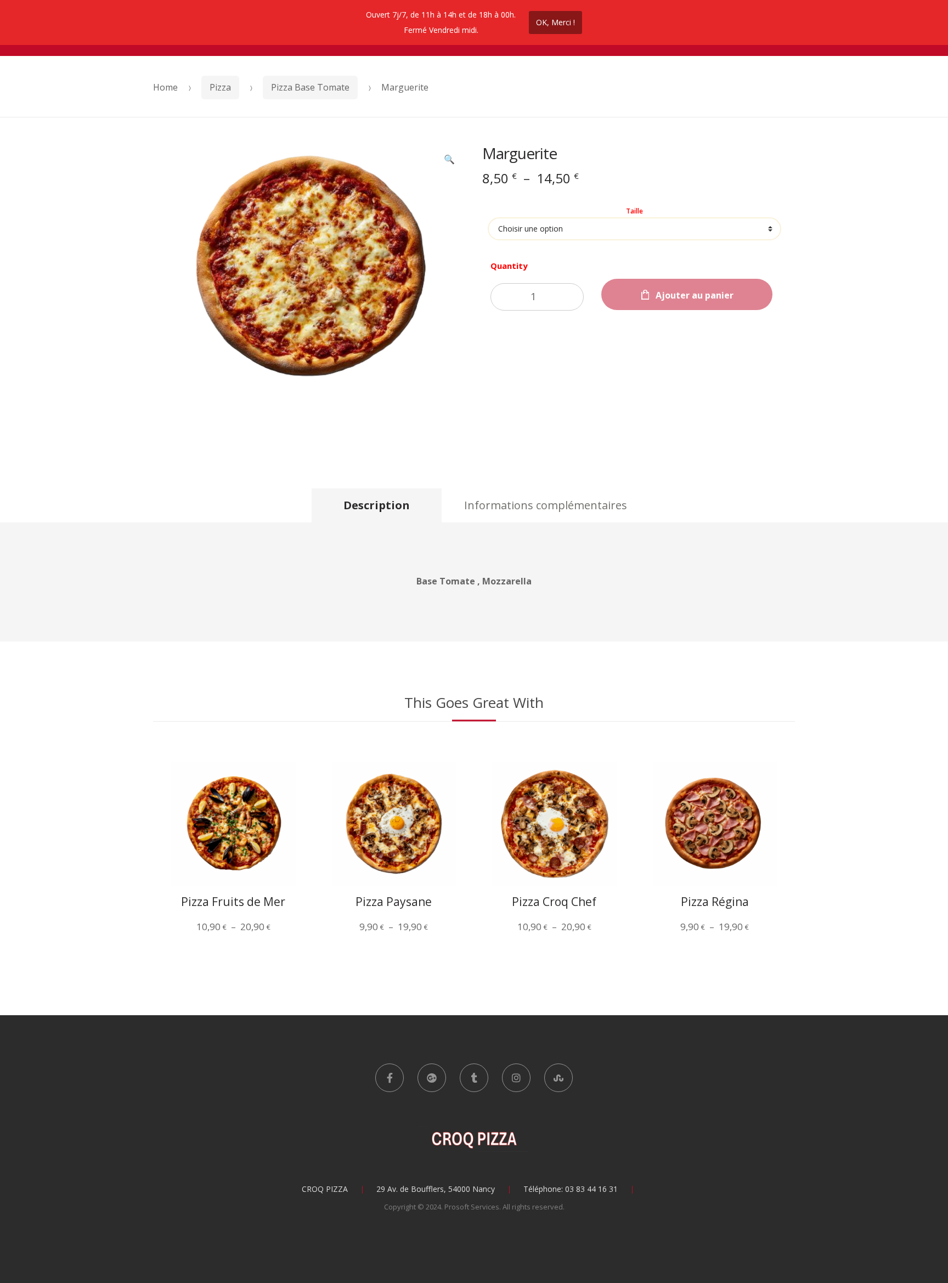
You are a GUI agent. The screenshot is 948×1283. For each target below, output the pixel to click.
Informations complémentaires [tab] (545, 505)
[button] (449, 160)
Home (165, 87)
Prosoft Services (471, 1207)
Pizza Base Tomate (310, 87)
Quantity (509, 265)
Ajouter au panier (694, 295)
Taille (634, 211)
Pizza (220, 87)
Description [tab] (376, 505)
